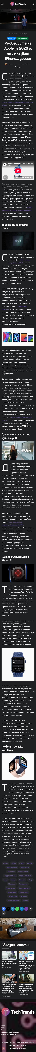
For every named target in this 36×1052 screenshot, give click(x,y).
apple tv (11, 871)
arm (5, 880)
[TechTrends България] (18, 3)
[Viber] (26, 909)
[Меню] (2, 4)
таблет (24, 896)
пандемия (12, 892)
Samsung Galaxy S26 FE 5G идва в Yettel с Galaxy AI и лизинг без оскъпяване (18, 931)
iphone (22, 880)
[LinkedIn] (13, 909)
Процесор (24, 892)
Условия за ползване (7, 1030)
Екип (2, 1027)
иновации (23, 884)
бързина (12, 884)
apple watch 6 (11, 876)
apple (30, 863)
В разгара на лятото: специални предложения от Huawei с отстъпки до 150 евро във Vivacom (26, 965)
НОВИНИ (11, 38)
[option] (18, 928)
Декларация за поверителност (10, 1032)
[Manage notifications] (3, 1048)
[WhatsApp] (17, 909)
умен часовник (14, 900)
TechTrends (14, 33)
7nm (21, 863)
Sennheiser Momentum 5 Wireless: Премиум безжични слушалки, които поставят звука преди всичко (26, 988)
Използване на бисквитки (8, 1034)
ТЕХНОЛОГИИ (23, 33)
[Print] (4, 913)
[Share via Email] (31, 909)
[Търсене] (34, 4)
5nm (14, 863)
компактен (11, 888)
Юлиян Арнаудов (12, 64)
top (31, 880)
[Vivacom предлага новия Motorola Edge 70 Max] (9, 955)
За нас (3, 1025)
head (13, 880)
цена (26, 900)
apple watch (23, 871)
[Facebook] (4, 909)
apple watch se (25, 876)
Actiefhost (22, 1048)
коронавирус (24, 888)
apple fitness (12, 867)
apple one (25, 867)
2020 (6, 863)
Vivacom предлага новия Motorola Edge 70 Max (9, 963)
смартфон (13, 896)
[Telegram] (22, 909)
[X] (8, 909)
